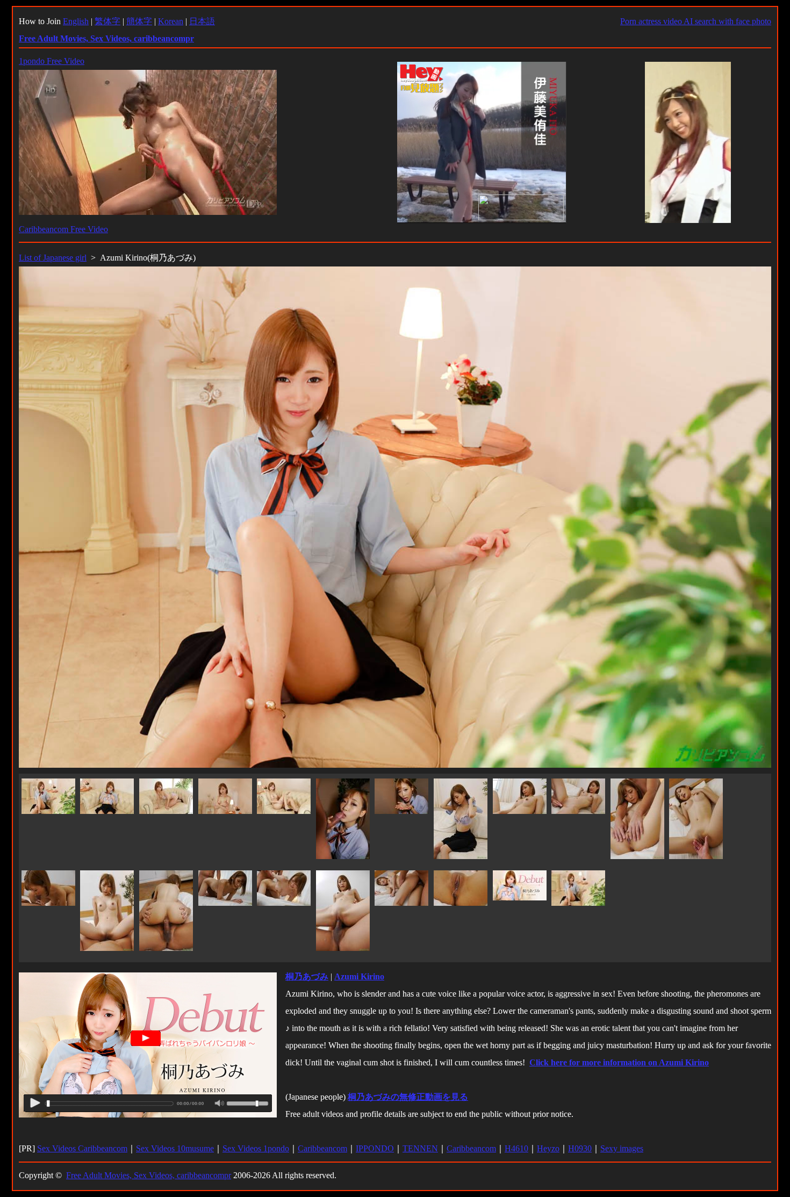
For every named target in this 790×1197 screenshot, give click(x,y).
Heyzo (548, 1148)
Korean (170, 21)
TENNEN (420, 1148)
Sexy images (621, 1148)
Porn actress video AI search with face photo (695, 21)
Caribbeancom (322, 1148)
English (76, 21)
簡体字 (139, 21)
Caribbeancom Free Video (63, 229)
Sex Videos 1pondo (255, 1148)
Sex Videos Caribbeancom (82, 1148)
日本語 (202, 21)
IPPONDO (375, 1148)
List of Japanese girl (53, 257)
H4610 (516, 1148)
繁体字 (107, 21)
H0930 (580, 1148)
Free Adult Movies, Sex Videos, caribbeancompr (148, 1175)
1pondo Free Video (51, 61)
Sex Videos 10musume (175, 1148)
